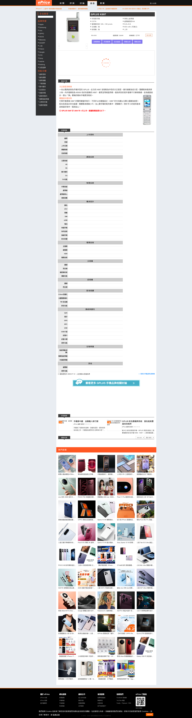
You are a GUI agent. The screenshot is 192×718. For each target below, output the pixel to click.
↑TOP (161, 706)
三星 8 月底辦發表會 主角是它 (87, 565)
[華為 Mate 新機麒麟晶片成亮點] (126, 646)
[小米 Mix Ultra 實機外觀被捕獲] (145, 555)
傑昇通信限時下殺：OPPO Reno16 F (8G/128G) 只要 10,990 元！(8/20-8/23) (106, 656)
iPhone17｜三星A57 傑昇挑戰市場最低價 (49, 9)
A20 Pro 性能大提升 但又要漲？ (126, 611)
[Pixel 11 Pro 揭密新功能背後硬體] (126, 486)
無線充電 (42, 93)
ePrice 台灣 (43, 697)
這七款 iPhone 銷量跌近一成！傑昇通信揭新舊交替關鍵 (126, 520)
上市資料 (90, 135)
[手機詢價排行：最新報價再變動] (106, 464)
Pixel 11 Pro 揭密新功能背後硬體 (126, 497)
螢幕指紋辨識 (44, 99)
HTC (41, 55)
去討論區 (117, 42)
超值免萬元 (43, 96)
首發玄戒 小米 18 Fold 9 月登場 (145, 497)
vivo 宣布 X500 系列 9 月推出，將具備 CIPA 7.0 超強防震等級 (136, 9)
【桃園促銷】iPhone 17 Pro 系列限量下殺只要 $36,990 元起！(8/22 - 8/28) (67, 656)
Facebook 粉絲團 (122, 697)
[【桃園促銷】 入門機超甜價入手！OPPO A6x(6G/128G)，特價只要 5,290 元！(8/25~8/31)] (106, 668)
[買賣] (102, 3)
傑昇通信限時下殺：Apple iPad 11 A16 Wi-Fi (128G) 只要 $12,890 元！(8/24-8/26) (126, 679)
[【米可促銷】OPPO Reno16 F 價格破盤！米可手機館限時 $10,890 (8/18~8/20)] (126, 623)
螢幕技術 (90, 242)
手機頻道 (61, 700)
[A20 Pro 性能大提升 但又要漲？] (126, 600)
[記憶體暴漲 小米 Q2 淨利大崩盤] (67, 623)
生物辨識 (90, 346)
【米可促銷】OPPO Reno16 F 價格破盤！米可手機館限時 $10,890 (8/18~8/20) (126, 633)
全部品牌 (42, 67)
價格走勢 (137, 42)
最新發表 (42, 74)
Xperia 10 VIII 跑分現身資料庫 (106, 542)
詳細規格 (97, 42)
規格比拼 (127, 42)
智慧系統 (90, 183)
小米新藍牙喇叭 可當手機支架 (87, 656)
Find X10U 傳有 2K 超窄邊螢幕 (87, 542)
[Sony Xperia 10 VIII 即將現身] (126, 532)
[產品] (92, 3)
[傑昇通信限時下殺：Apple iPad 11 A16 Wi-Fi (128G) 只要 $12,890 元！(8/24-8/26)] (126, 668)
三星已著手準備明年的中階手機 (67, 542)
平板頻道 (61, 703)
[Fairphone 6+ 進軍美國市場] (106, 600)
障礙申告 (100, 700)
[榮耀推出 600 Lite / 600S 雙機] (106, 486)
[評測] (72, 3)
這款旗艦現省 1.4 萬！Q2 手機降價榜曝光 (87, 679)
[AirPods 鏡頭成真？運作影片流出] (106, 623)
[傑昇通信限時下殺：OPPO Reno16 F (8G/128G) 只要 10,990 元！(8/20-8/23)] (106, 646)
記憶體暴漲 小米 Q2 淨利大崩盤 (67, 633)
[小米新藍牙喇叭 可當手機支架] (87, 646)
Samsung (42, 27)
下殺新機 (42, 83)
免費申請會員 (101, 697)
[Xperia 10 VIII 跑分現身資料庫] (106, 532)
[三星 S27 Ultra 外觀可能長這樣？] (145, 577)
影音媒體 (90, 291)
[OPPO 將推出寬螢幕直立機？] (87, 509)
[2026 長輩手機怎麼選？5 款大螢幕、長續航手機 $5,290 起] (87, 577)
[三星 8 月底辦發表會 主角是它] (87, 555)
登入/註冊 (153, 3)
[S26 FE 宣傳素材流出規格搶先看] (67, 577)
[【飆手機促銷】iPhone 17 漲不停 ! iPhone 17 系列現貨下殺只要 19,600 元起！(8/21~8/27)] (106, 555)
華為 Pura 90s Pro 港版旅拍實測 (145, 520)
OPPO (41, 33)
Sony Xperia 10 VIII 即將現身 (126, 542)
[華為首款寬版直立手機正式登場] (87, 464)
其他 (90, 363)
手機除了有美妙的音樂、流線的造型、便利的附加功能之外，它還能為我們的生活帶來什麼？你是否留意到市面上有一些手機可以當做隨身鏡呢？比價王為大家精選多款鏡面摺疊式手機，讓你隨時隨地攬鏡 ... (89, 429)
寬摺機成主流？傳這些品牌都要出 (145, 474)
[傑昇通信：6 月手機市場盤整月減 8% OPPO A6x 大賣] (67, 668)
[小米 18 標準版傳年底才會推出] (145, 600)
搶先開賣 (42, 77)
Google (41, 52)
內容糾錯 (100, 703)
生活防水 (42, 90)
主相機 (90, 261)
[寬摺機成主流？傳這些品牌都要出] (145, 464)
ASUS (41, 37)
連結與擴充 (90, 309)
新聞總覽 (61, 697)
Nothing (42, 64)
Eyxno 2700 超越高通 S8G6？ (145, 633)
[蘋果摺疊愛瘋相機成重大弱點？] (67, 509)
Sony (41, 58)
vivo (40, 30)
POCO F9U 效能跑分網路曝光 (87, 497)
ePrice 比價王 (44, 3)
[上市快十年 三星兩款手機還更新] (126, 464)
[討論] (82, 3)
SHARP (42, 43)
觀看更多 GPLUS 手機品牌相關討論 (106, 383)
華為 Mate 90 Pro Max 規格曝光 (67, 611)
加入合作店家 (82, 697)
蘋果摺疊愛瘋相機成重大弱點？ (67, 520)
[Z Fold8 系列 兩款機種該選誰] (126, 555)
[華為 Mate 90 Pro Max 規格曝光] (67, 600)
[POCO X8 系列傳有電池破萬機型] (67, 555)
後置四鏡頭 (43, 105)
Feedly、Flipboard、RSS (124, 703)
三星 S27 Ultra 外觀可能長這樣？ (145, 588)
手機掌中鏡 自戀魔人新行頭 (86, 421)
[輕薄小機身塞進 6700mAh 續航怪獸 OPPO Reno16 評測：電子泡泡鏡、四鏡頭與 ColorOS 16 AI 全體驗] (67, 464)
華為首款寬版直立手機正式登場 (87, 474)
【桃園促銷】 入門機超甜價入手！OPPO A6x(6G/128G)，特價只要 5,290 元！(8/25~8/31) (106, 679)
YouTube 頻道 (121, 700)
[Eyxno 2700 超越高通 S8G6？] (145, 623)
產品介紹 (64, 81)
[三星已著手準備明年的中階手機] (67, 532)
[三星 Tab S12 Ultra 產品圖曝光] (145, 532)
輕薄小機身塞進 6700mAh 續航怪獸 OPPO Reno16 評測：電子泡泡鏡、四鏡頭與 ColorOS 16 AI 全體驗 (67, 474)
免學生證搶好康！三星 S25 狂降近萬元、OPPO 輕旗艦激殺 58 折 (87, 633)
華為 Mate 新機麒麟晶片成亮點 (126, 656)
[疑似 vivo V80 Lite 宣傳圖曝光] (126, 577)
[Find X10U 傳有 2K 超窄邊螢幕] (87, 532)
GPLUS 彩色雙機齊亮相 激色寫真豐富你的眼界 (138, 422)
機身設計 (90, 201)
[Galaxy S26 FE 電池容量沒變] (145, 646)
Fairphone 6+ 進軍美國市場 (106, 611)
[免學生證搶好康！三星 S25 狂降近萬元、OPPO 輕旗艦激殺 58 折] (87, 623)
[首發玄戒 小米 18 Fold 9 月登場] (145, 486)
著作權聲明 (43, 703)
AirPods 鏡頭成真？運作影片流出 (106, 633)
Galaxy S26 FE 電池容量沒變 (145, 656)
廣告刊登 (81, 700)
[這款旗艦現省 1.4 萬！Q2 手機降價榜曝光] (87, 668)
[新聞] (62, 3)
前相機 (90, 280)
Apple (41, 24)
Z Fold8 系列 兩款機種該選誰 (126, 565)
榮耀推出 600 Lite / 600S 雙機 (106, 497)
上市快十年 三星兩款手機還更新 (107, 9)
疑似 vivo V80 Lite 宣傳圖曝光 (126, 588)
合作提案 (81, 706)
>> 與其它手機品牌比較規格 (146, 374)
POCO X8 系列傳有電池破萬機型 (67, 565)
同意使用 (149, 714)
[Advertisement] (107, 400)
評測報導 (107, 42)
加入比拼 (148, 35)
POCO (41, 49)
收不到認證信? (102, 706)
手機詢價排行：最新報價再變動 (78, 9)
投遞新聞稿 (81, 703)
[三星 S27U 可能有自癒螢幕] (106, 577)
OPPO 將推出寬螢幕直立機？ (87, 520)
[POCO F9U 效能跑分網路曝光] (87, 486)
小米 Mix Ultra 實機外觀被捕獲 (145, 565)
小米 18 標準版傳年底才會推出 (145, 611)
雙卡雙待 (42, 86)
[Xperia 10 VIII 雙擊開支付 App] (106, 509)
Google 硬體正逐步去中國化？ (87, 611)
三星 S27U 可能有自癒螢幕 (106, 588)
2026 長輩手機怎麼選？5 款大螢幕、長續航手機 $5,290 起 (87, 588)
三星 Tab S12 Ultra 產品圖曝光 (145, 542)
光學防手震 (43, 102)
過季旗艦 (42, 80)
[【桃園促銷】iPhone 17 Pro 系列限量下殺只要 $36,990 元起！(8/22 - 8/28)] (67, 646)
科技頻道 (61, 706)
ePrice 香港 (43, 700)
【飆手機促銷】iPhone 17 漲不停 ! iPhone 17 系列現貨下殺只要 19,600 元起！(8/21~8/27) (106, 565)
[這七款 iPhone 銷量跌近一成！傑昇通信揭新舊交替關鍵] (126, 509)
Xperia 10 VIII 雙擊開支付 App (106, 520)
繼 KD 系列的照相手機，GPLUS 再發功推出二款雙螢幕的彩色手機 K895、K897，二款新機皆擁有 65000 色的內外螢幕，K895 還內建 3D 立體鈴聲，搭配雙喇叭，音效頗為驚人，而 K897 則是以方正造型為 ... (138, 431)
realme (41, 61)
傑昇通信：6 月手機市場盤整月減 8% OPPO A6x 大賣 (67, 679)
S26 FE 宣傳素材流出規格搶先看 (67, 588)
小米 (40, 46)
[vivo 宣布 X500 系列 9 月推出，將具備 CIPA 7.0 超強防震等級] (67, 486)
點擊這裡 (56, 715)
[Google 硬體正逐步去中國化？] (87, 600)
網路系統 (90, 157)
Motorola (42, 40)
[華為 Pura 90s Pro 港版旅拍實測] (145, 509)
